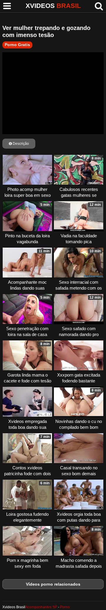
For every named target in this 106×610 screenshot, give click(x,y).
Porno (65, 607)
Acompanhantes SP (41, 607)
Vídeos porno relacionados (53, 584)
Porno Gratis (17, 44)
